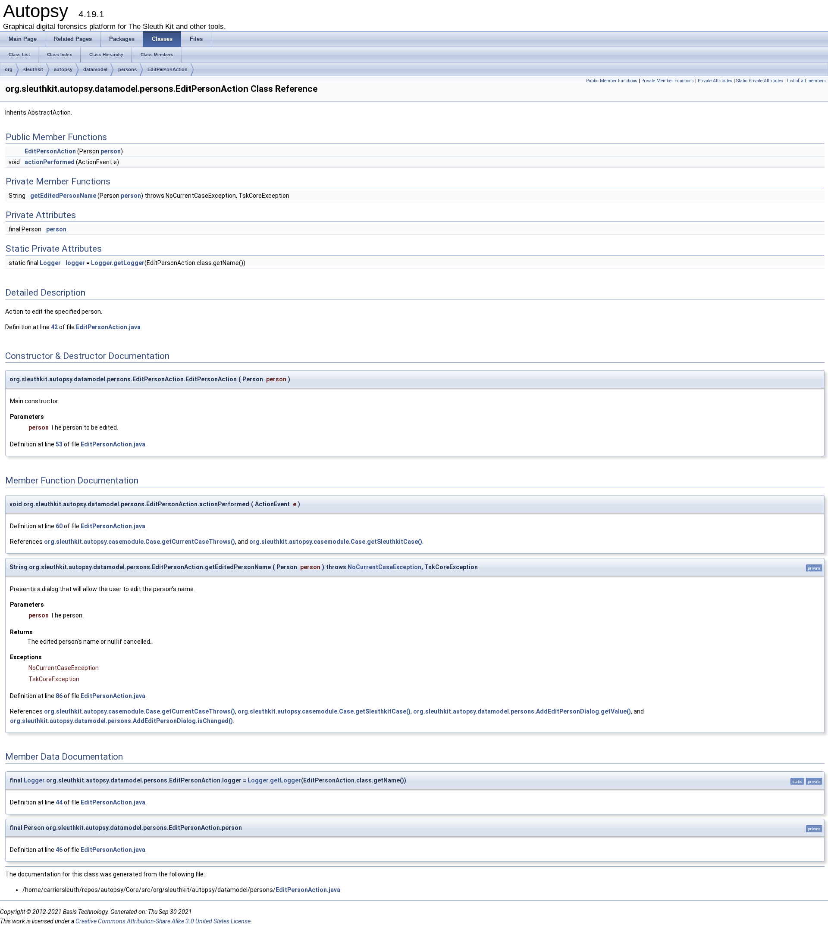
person (110, 151)
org (9, 69)
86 (59, 695)
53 (59, 444)
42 (54, 327)
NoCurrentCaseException (384, 567)
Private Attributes (715, 81)
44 (59, 802)
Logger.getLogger (117, 262)
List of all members (806, 81)
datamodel (95, 69)
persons (127, 69)
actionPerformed (50, 162)
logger (75, 262)
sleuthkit (33, 69)
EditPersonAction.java (108, 327)
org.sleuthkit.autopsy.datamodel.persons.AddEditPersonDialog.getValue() (522, 711)
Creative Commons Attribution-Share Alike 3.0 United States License (163, 921)
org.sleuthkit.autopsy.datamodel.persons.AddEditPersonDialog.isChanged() (121, 720)
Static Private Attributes (759, 81)
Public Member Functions (611, 81)
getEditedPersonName (63, 195)
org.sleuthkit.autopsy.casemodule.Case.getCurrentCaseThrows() (139, 541)
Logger (50, 262)
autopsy (63, 69)
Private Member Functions (667, 81)
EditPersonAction (167, 69)
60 (59, 526)
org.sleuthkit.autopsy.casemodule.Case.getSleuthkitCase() (335, 541)
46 (59, 849)
